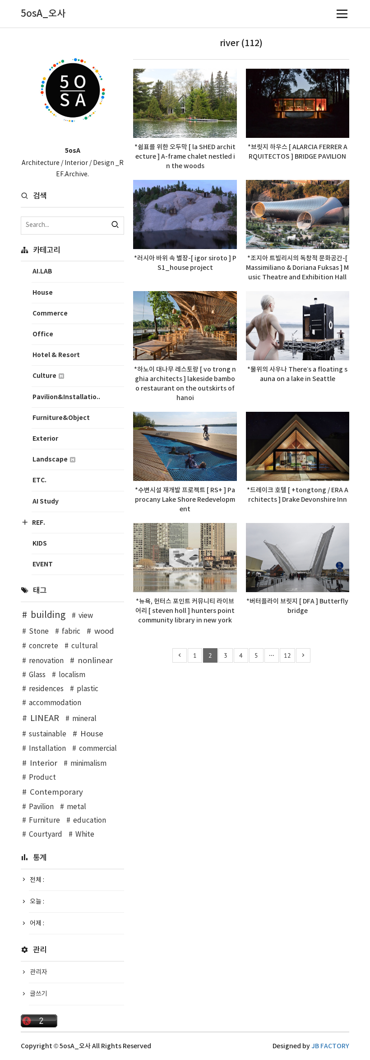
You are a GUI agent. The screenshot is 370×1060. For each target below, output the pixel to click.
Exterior (45, 439)
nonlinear (95, 660)
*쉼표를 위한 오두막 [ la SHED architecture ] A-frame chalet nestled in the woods (185, 156)
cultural (84, 646)
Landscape (50, 459)
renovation (46, 661)
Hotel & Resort (56, 355)
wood (104, 631)
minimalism (88, 764)
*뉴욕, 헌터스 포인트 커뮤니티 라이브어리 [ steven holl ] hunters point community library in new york (185, 611)
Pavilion (41, 807)
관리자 (38, 972)
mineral (84, 719)
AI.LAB (42, 271)
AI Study (45, 501)
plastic (87, 689)
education (89, 820)
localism (72, 675)
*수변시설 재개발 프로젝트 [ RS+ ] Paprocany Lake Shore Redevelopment (185, 499)
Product (42, 778)
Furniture (44, 820)
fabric (71, 632)
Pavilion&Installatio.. (66, 397)
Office (42, 334)
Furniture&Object (61, 418)
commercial (98, 749)
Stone (39, 632)
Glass (37, 675)
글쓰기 (38, 994)
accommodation (55, 703)
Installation (47, 749)
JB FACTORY (330, 1046)
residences (46, 689)
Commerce (50, 313)
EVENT (42, 564)
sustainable (47, 734)
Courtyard (45, 835)
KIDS (39, 543)
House (42, 293)
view (86, 616)
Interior (43, 763)
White (84, 835)
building (48, 615)
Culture (45, 376)
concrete (43, 646)
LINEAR (44, 718)
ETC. (39, 480)
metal (76, 807)
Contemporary (56, 792)
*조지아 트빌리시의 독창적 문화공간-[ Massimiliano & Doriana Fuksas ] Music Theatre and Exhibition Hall (297, 267)
